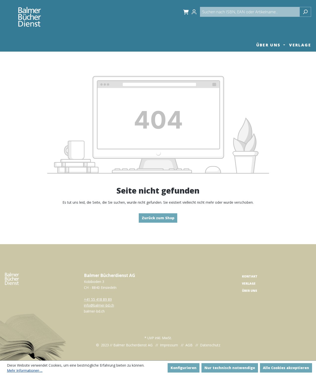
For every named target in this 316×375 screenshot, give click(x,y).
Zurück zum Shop (158, 218)
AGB (189, 345)
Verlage (249, 283)
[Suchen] (305, 12)
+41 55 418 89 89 (98, 299)
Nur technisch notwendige (229, 367)
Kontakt (249, 276)
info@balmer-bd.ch (99, 305)
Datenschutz (210, 345)
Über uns (249, 291)
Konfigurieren (184, 367)
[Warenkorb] (185, 12)
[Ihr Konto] (195, 12)
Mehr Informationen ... (24, 370)
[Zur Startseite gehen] (29, 17)
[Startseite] (12, 278)
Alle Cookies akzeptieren (286, 367)
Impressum (169, 345)
